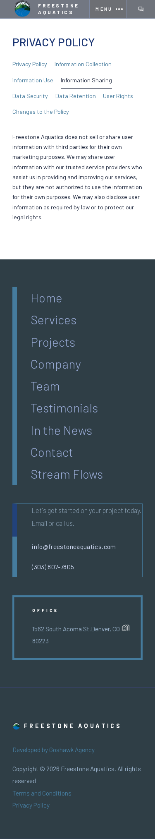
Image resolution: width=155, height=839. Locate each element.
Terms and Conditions (42, 793)
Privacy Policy (31, 805)
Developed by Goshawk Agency (53, 749)
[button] (107, 9)
